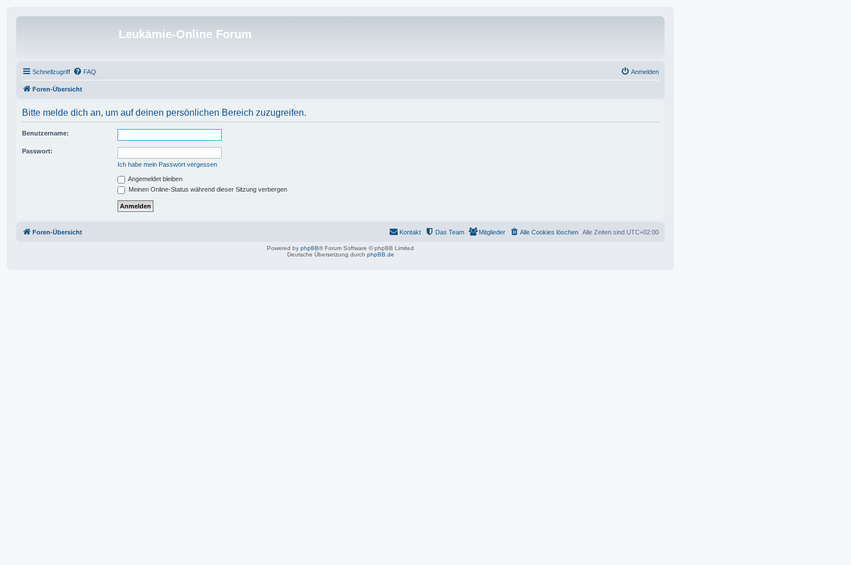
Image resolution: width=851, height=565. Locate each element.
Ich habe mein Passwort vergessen (167, 164)
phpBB (309, 248)
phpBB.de (380, 254)
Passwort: (37, 151)
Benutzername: (45, 133)
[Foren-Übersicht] (69, 37)
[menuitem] (84, 72)
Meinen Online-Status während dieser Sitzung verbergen (207, 189)
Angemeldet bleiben (154, 178)
